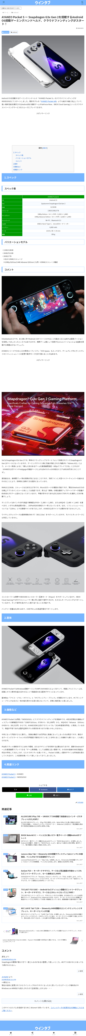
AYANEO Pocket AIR (48, 101)
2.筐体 (15, 164)
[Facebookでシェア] (14, 724)
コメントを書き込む (43, 1001)
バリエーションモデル (23, 158)
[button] (56, 795)
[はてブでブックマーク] (33, 724)
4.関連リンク (17, 169)
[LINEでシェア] (71, 724)
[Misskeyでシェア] (71, 719)
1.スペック (17, 152)
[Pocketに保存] (52, 724)
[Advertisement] (43, 129)
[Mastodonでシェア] (33, 719)
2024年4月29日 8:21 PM (9, 959)
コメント (19, 161)
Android (6, 32)
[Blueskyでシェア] (52, 719)
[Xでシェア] (14, 719)
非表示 (45, 148)
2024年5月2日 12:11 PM (9, 979)
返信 (81, 971)
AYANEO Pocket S (8, 774)
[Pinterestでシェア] (24, 730)
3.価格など (17, 166)
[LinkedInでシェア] (43, 730)
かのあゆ (5, 977)
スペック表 (19, 155)
